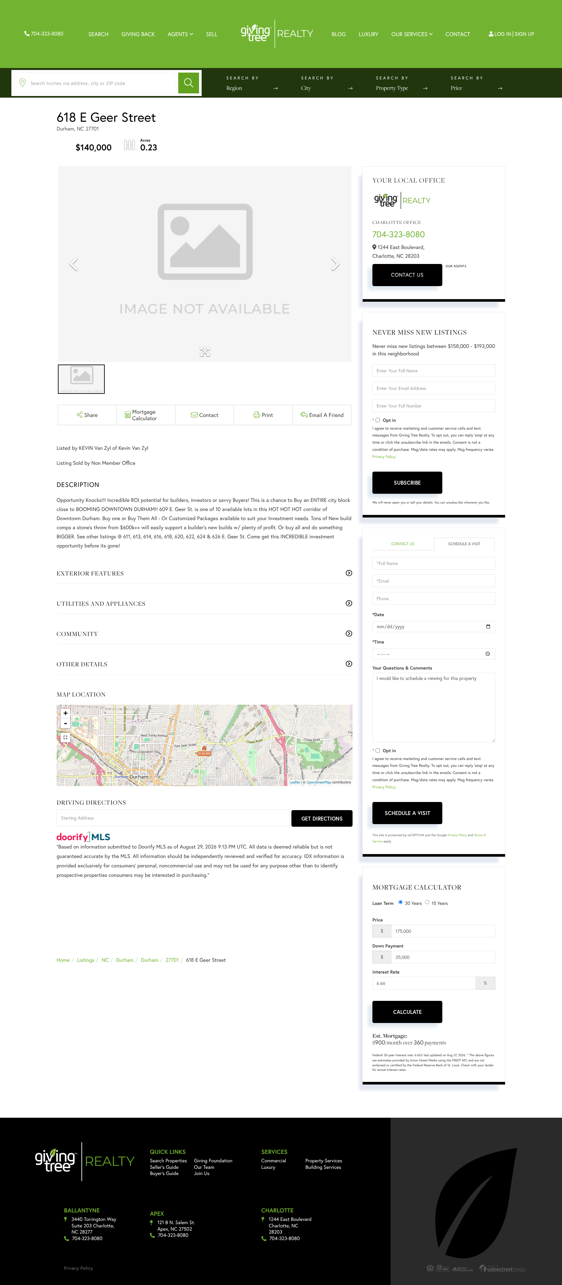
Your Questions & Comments (402, 668)
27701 (172, 960)
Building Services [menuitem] (323, 1167)
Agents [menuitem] (178, 34)
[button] (188, 83)
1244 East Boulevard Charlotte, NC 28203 (290, 1225)
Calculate (407, 1011)
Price (456, 88)
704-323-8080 (46, 33)
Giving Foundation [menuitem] (213, 1160)
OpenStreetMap (319, 782)
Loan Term (383, 903)
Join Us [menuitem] (201, 1173)
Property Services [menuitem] (323, 1160)
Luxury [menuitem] (368, 34)
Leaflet (294, 782)
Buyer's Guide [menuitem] (164, 1173)
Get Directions (322, 818)
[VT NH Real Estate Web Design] (502, 1268)
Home (63, 960)
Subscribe (407, 482)
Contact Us (407, 274)
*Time (378, 642)
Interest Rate (385, 972)
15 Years (440, 903)
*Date (378, 614)
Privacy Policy (383, 456)
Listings (85, 960)
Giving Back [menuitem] (138, 34)
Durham (125, 960)
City (306, 88)
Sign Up (524, 34)
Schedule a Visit (464, 544)
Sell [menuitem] (212, 34)
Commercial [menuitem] (273, 1160)
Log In (502, 34)
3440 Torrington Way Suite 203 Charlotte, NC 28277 (94, 1225)
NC (105, 960)
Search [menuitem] (98, 34)
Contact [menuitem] (458, 34)
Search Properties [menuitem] (168, 1160)
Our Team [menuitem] (204, 1167)
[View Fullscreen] (65, 737)
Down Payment (388, 946)
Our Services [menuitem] (409, 34)
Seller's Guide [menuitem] (164, 1167)
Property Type (392, 88)
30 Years (413, 903)
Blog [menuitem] (339, 34)
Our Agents (456, 266)
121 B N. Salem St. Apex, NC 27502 (176, 1226)
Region (234, 88)
